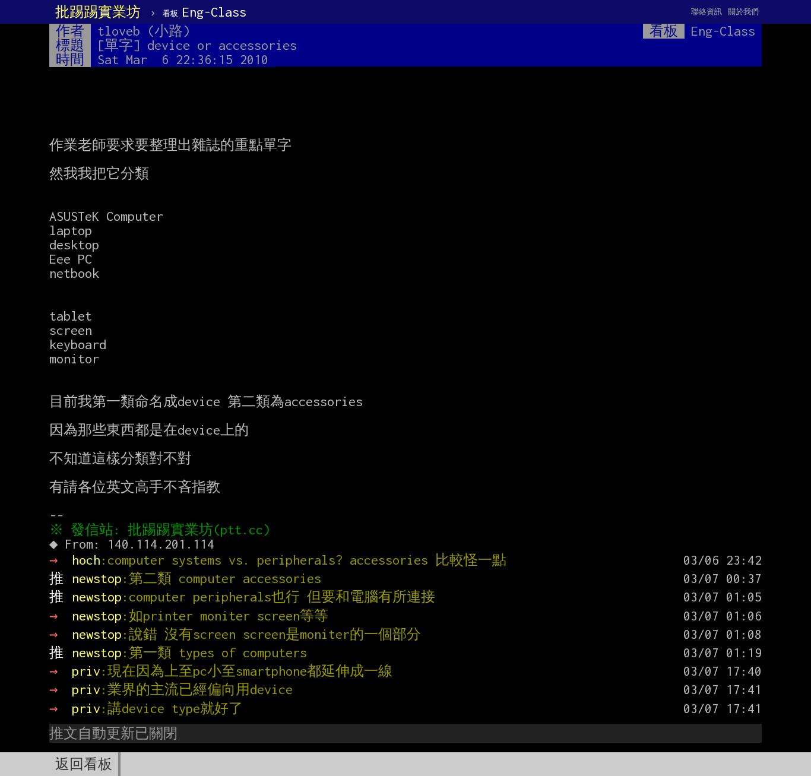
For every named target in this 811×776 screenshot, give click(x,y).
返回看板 (83, 764)
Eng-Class (204, 12)
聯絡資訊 (706, 11)
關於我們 (743, 11)
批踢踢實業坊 (98, 12)
